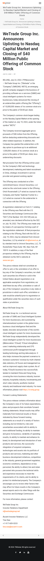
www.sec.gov (8, 260)
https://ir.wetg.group (31, 390)
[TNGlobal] (6, 3)
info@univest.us (31, 240)
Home (22, 19)
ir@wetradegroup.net (11, 511)
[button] (40, 3)
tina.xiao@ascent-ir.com (12, 527)
